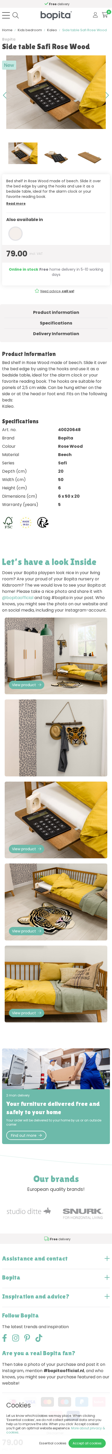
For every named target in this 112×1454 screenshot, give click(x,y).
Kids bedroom (30, 30)
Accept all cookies (87, 1443)
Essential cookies (52, 1443)
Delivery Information (56, 334)
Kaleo (52, 30)
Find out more (23, 1135)
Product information (56, 312)
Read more (16, 203)
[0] (105, 15)
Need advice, (57, 291)
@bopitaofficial (17, 598)
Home (7, 30)
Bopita (8, 39)
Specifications (56, 323)
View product (24, 684)
